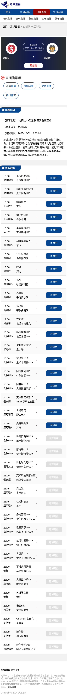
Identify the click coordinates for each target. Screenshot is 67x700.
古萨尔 (20, 319)
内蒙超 (7, 258)
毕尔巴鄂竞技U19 (25, 518)
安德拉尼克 (22, 610)
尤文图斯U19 (23, 193)
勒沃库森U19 (23, 332)
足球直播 (41, 12)
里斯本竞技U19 (24, 362)
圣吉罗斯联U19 (24, 436)
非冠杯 (7, 349)
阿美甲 (7, 609)
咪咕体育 (29, 85)
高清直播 (11, 85)
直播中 (53, 177)
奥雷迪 (20, 623)
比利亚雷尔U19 (24, 189)
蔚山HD (20, 414)
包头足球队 (22, 254)
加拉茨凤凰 (22, 636)
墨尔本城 (21, 219)
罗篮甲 (7, 622)
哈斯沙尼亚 (22, 583)
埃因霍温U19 (23, 336)
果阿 (18, 505)
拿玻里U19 (22, 358)
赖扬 (18, 280)
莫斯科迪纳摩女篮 (26, 475)
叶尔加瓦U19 (23, 375)
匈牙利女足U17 (24, 466)
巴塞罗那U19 (23, 527)
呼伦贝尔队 (22, 297)
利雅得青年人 (23, 241)
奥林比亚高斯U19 (25, 388)
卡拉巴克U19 (23, 176)
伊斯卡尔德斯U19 (25, 557)
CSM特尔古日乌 (25, 618)
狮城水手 (21, 202)
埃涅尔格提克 (23, 323)
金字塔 (20, 349)
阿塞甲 (7, 323)
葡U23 (6, 232)
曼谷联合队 (22, 423)
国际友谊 (8, 466)
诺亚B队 (20, 605)
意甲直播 (25, 12)
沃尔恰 (20, 631)
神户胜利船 (22, 215)
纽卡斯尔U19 (23, 440)
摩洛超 (7, 583)
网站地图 (12, 687)
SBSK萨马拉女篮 (25, 401)
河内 (18, 271)
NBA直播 (7, 18)
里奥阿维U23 (23, 228)
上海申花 (21, 410)
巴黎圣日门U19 (24, 531)
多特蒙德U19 (23, 514)
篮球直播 (58, 12)
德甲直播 (59, 18)
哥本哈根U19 (23, 180)
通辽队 (20, 306)
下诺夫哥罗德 (23, 566)
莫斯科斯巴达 (23, 570)
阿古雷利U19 (23, 371)
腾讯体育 (11, 95)
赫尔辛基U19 (23, 644)
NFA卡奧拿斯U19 (25, 649)
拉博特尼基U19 (24, 540)
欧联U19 (8, 180)
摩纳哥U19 (22, 449)
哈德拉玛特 (22, 284)
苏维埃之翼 (22, 592)
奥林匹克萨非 (23, 579)
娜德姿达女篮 (23, 479)
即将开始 (54, 438)
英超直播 (33, 18)
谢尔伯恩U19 (23, 544)
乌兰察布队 (22, 258)
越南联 (7, 271)
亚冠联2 (7, 206)
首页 (8, 12)
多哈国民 (21, 492)
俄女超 (7, 401)
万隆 (18, 427)
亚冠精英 (8, 219)
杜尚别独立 (22, 501)
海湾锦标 (8, 245)
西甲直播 (46, 18)
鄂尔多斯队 (22, 310)
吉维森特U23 (23, 232)
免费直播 (46, 85)
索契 (18, 596)
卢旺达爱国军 (23, 345)
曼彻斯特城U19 (24, 453)
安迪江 (20, 488)
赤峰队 (20, 293)
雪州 (18, 206)
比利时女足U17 (24, 462)
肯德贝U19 (22, 553)
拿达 (18, 245)
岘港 (18, 267)
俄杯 (5, 570)
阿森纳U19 (22, 384)
